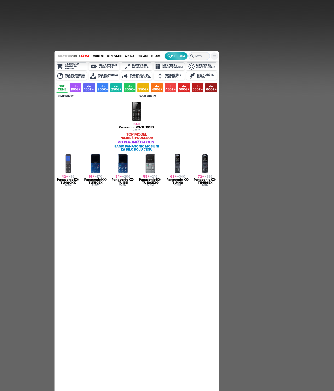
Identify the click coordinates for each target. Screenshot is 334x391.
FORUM (155, 56)
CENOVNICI (114, 56)
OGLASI (142, 56)
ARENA (129, 56)
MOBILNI (98, 56)
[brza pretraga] (192, 56)
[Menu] (214, 56)
